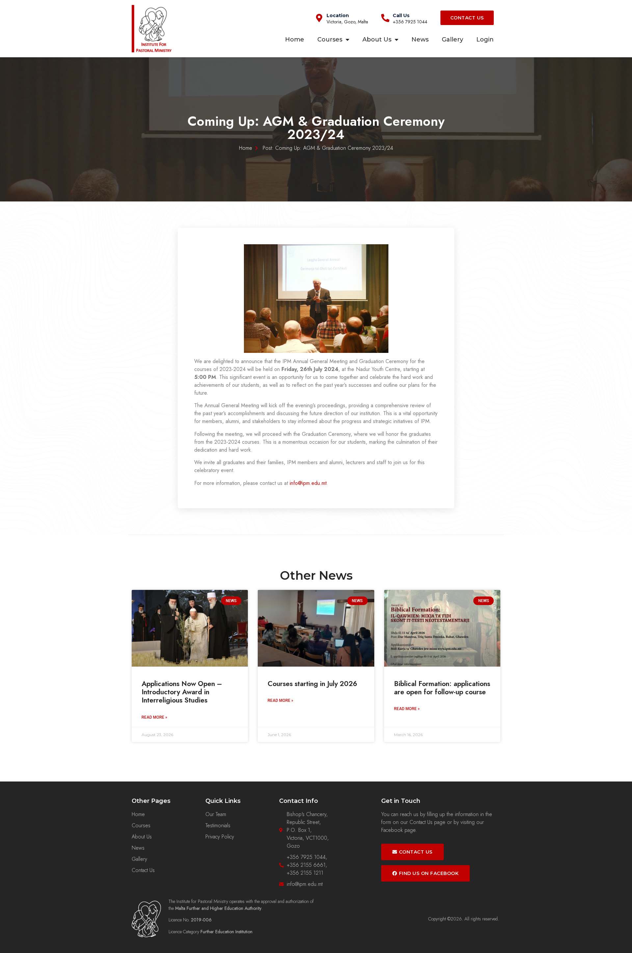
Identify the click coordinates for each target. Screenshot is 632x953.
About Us (376, 39)
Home (294, 39)
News (420, 39)
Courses (329, 39)
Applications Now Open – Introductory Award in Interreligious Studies (182, 692)
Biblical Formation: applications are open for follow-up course (442, 688)
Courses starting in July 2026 (312, 684)
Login (485, 39)
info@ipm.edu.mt (308, 483)
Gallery (452, 39)
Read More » (154, 717)
